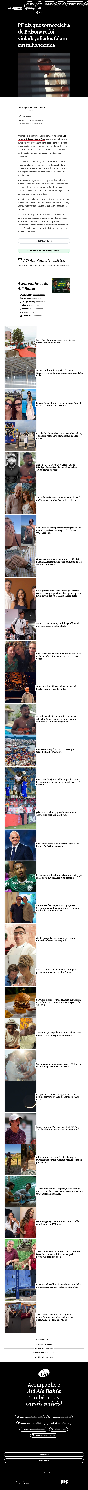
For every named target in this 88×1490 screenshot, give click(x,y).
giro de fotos (39, 8)
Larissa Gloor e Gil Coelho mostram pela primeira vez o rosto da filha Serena (56, 971)
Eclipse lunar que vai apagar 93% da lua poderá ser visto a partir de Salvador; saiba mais (57, 1097)
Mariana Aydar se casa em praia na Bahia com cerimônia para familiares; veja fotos (59, 1065)
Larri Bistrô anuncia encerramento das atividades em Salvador (55, 341)
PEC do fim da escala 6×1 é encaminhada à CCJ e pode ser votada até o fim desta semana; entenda (59, 436)
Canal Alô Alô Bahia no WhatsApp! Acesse (44, 251)
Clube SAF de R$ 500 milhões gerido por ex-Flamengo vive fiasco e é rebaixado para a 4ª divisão (58, 782)
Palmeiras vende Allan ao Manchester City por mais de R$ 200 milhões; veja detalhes (59, 876)
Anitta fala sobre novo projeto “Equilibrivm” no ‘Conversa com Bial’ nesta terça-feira (58, 498)
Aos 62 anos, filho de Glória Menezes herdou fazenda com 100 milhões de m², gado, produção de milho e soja (58, 1254)
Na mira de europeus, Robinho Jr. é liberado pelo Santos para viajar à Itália (58, 624)
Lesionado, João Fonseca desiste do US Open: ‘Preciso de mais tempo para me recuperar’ (58, 1128)
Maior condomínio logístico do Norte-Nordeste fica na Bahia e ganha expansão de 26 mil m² (59, 373)
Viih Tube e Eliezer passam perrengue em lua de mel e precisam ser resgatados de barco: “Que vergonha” (58, 530)
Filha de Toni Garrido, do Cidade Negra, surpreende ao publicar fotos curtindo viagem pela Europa (59, 1160)
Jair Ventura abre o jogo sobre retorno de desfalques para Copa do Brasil (56, 813)
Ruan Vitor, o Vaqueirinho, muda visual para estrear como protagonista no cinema (58, 1033)
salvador (50, 3)
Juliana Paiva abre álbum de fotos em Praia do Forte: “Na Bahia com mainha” (59, 404)
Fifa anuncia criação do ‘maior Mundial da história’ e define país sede (57, 845)
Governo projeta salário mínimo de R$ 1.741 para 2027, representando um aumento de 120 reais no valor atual (59, 562)
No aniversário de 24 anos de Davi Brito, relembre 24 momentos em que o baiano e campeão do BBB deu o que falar (57, 719)
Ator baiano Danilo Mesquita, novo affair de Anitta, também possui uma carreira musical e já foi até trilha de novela (59, 1191)
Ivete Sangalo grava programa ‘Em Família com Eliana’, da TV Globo (57, 1222)
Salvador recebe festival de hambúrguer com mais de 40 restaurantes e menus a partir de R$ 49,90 (58, 1002)
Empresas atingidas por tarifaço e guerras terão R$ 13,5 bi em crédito (57, 750)
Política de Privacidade (44, 1473)
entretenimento (75, 3)
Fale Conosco (44, 1460)
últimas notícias (29, 5)
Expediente (44, 1454)
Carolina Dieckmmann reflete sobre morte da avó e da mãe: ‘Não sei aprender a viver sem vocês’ (58, 656)
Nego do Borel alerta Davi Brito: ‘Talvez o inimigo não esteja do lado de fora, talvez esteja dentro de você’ (56, 467)
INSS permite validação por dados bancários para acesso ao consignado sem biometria (58, 1285)
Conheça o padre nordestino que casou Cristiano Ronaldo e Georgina (55, 939)
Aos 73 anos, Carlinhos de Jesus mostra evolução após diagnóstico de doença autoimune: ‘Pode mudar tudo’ (55, 1317)
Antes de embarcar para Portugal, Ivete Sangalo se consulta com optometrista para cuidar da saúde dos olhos (58, 908)
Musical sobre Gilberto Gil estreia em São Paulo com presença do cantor (56, 687)
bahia (60, 3)
